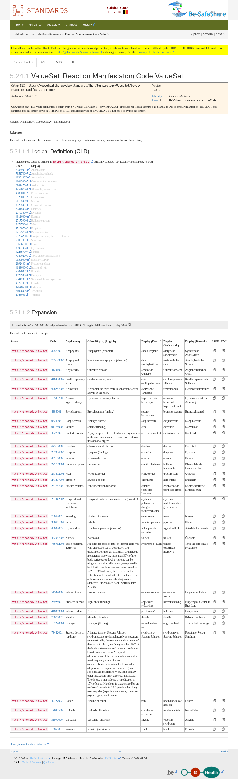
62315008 (21, 209)
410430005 (22, 181)
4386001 (20, 193)
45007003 (21, 248)
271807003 (22, 228)
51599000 (21, 259)
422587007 (22, 251)
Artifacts (52, 24)
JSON (58, 62)
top (120, 751)
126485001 (22, 287)
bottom (208, 33)
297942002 (22, 236)
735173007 (22, 173)
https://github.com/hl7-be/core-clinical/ (78, 52)
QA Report (49, 762)
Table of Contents (31, 762)
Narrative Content (23, 62)
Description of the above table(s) (28, 744)
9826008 (20, 197)
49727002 (21, 283)
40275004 (21, 205)
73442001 (21, 279)
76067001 (21, 240)
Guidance (35, 24)
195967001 (22, 189)
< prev (195, 33)
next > (220, 33)
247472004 (22, 224)
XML (44, 62)
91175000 (21, 201)
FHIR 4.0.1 (111, 758)
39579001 (21, 169)
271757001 (22, 232)
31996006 (21, 290)
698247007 (22, 185)
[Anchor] (188, 75)
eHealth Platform (38, 758)
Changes (71, 24)
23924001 (21, 263)
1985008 (20, 294)
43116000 (21, 216)
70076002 (21, 271)
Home (20, 24)
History (87, 24)
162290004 (22, 275)
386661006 (22, 244)
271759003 (22, 220)
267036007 (22, 212)
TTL (72, 62)
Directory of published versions (153, 52)
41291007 (21, 177)
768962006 (22, 255)
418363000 (22, 267)
